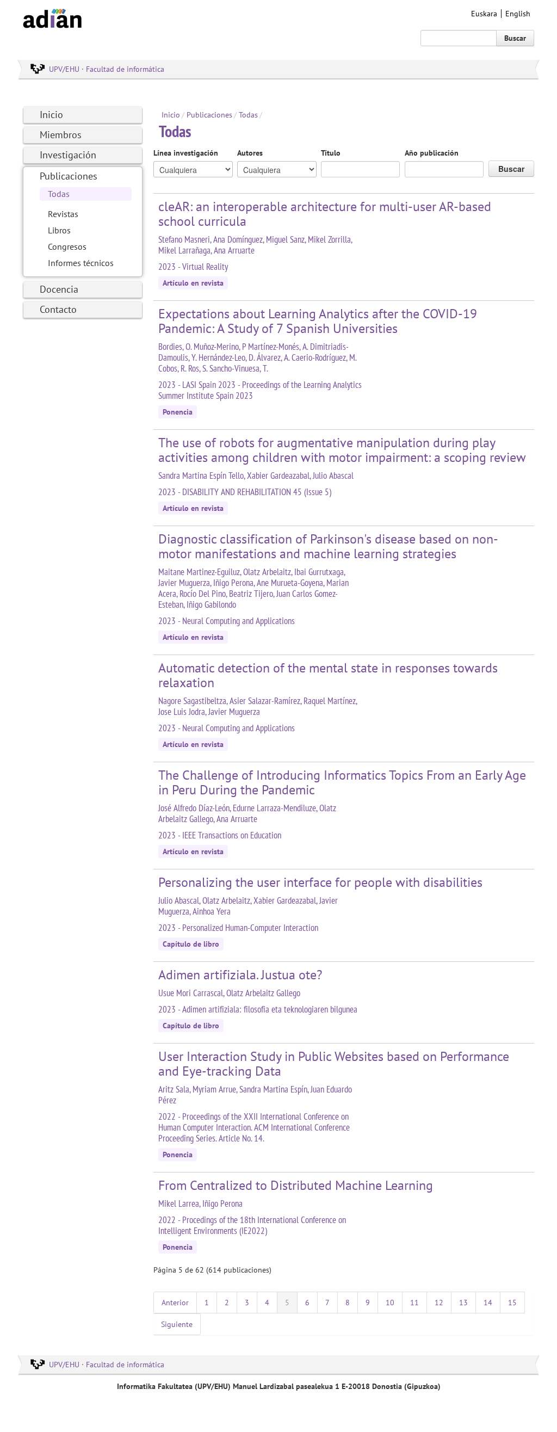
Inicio (51, 114)
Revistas (63, 213)
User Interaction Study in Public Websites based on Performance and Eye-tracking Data (333, 1063)
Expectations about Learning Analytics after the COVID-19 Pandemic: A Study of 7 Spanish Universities (317, 321)
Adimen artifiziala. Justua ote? (240, 974)
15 (512, 1302)
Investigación (68, 155)
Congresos (67, 246)
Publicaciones (68, 176)
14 (488, 1302)
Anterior (175, 1302)
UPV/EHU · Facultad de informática (106, 69)
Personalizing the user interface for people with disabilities (320, 882)
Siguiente (177, 1324)
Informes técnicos (81, 262)
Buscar (515, 38)
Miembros (61, 134)
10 (390, 1302)
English (517, 13)
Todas (59, 193)
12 (439, 1302)
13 (463, 1302)
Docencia (59, 289)
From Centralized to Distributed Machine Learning (295, 1185)
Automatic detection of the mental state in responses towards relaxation (328, 675)
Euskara (484, 13)
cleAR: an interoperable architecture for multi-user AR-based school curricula (324, 214)
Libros (59, 230)
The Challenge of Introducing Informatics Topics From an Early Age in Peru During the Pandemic (342, 782)
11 (414, 1302)
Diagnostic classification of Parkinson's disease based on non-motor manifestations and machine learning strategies (328, 546)
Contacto (58, 309)
